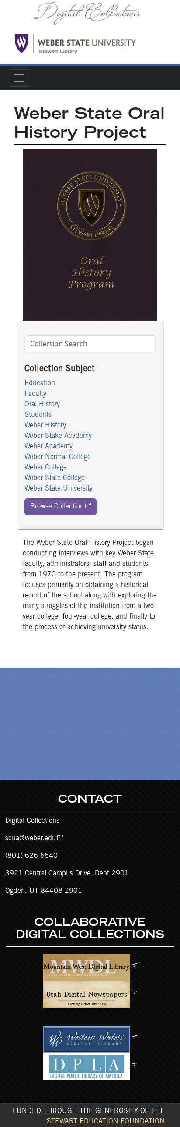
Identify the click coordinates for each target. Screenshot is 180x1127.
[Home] (90, 12)
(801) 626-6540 (31, 856)
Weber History (45, 425)
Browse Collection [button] (57, 506)
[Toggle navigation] (19, 78)
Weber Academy (48, 446)
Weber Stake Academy (58, 436)
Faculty (35, 394)
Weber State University (58, 488)
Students (38, 415)
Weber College (45, 467)
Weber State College (54, 478)
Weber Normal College (57, 457)
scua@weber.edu (30, 838)
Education (39, 383)
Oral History (42, 404)
